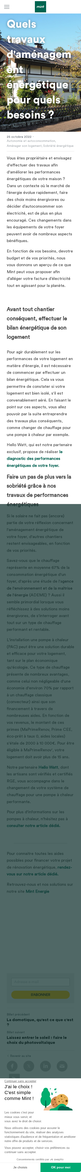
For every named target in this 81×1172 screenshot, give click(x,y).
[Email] (62, 1066)
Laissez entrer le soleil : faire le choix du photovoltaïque (37, 1040)
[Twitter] (28, 1066)
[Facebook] (12, 1066)
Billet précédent (18, 1014)
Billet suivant (16, 1032)
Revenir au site (20, 1056)
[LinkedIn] (45, 1066)
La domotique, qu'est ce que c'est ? (40, 1022)
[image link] (40, 6)
